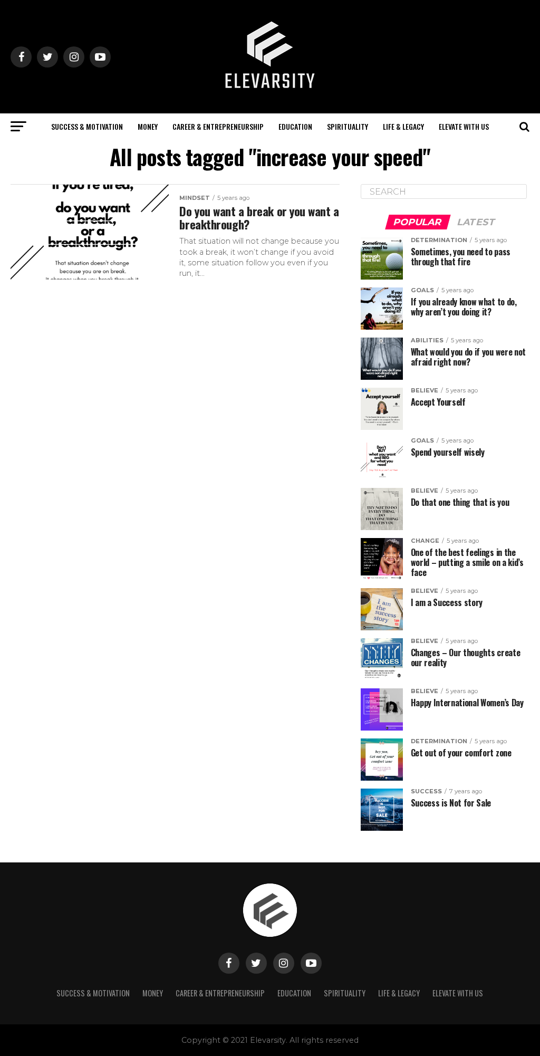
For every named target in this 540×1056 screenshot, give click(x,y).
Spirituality (347, 126)
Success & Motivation (87, 126)
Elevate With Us (464, 126)
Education (295, 126)
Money (148, 126)
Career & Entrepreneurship (218, 126)
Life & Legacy (403, 126)
